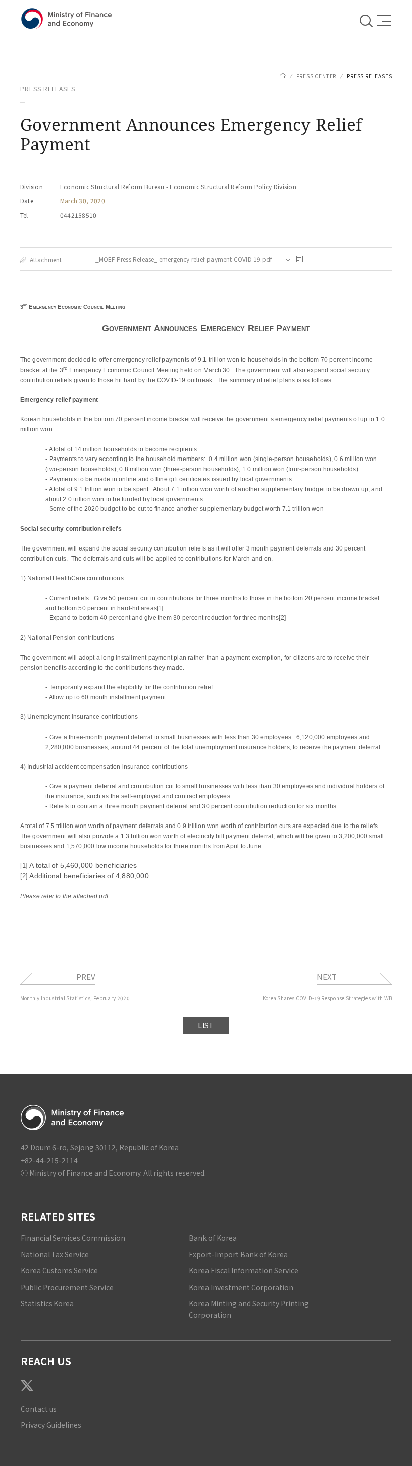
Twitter (27, 1385)
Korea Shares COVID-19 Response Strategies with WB (327, 998)
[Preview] (299, 259)
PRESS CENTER (316, 76)
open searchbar (367, 20)
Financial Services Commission (73, 1238)
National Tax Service (55, 1254)
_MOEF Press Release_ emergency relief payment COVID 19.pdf (184, 259)
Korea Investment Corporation (241, 1287)
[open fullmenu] (381, 20)
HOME (283, 75)
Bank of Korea (213, 1238)
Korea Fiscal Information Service (243, 1270)
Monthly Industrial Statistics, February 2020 (75, 998)
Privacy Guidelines (51, 1425)
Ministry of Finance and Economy (68, 19)
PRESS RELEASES (369, 76)
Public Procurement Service (67, 1287)
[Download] (288, 259)
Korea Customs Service (59, 1270)
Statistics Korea (47, 1303)
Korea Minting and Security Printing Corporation (249, 1309)
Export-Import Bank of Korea (238, 1254)
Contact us (39, 1409)
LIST (206, 1025)
